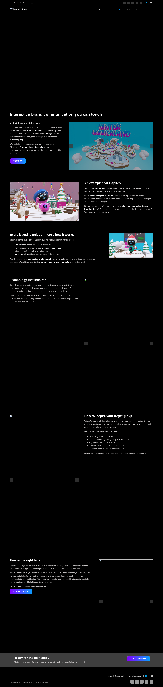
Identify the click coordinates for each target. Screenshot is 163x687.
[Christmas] (44, 201)
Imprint (109, 676)
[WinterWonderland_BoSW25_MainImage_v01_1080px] (111, 146)
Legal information (135, 676)
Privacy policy (120, 676)
